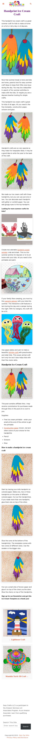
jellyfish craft (14, 352)
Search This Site (10, 722)
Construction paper (11, 428)
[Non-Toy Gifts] (17, 4)
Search (26, 726)
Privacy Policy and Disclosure (17, 737)
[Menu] (3, 4)
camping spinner (11, 301)
